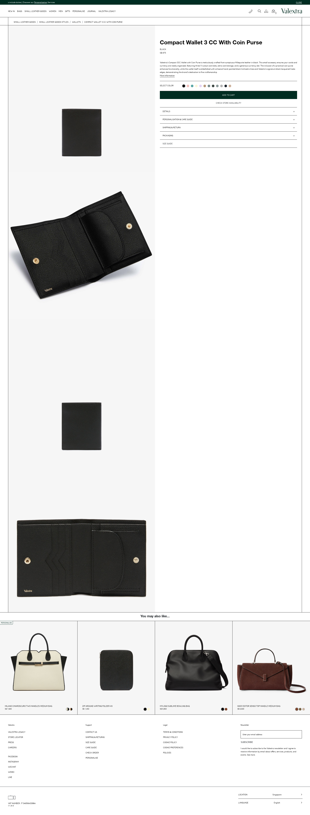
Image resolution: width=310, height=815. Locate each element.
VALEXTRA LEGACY (107, 11)
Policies (167, 752)
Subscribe (247, 742)
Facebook (13, 756)
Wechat (12, 766)
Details (166, 111)
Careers (12, 747)
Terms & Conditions (173, 732)
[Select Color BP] (217, 86)
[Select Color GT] (221, 86)
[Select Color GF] (213, 86)
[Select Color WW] (196, 86)
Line (10, 777)
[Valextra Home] (291, 11)
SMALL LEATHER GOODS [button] (35, 11)
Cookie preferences (173, 747)
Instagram (13, 761)
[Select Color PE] (200, 86)
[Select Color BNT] (225, 86)
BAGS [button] (19, 11)
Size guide (168, 143)
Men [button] (61, 11)
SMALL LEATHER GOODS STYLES (53, 22)
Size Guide (91, 742)
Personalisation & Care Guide (178, 119)
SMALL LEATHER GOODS (25, 22)
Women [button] (52, 11)
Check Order (92, 752)
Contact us (91, 732)
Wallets (76, 22)
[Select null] (300, 709)
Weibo (11, 771)
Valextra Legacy (16, 732)
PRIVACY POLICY (167, 99)
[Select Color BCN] (192, 86)
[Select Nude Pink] (303, 709)
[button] (267, 11)
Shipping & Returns (95, 737)
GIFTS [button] (67, 11)
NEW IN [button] (11, 11)
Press (11, 742)
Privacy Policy (170, 737)
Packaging (168, 135)
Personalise (78, 11)
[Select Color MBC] (204, 86)
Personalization (8, 2)
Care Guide (91, 747)
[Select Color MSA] (230, 86)
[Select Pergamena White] (148, 709)
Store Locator (15, 737)
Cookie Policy (170, 742)
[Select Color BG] (209, 86)
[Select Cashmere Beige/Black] (71, 709)
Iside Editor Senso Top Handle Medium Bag (258, 706)
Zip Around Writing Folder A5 (97, 706)
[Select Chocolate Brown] (226, 709)
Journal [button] (91, 11)
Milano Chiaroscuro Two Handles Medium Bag (28, 706)
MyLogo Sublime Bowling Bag (175, 706)
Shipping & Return (172, 127)
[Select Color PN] (188, 86)
